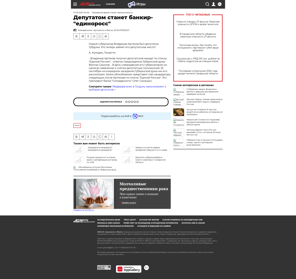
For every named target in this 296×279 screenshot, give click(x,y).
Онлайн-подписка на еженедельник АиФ (182, 220)
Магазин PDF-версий (149, 220)
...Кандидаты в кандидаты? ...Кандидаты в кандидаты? (99, 148)
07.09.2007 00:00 (81, 12)
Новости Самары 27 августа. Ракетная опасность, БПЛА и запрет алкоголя (198, 23)
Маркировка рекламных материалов (115, 226)
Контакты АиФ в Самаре (193, 223)
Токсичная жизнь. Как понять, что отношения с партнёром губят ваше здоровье (198, 48)
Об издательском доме (108, 220)
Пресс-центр (130, 220)
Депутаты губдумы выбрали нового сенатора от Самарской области (150, 159)
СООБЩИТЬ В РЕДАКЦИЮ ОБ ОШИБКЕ (154, 226)
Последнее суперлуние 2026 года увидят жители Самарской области (198, 72)
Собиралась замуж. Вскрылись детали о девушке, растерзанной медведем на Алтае (202, 91)
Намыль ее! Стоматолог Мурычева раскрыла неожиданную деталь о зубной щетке (203, 122)
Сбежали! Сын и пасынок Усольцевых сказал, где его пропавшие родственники (205, 142)
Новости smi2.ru (83, 210)
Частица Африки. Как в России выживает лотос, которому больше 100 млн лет (203, 132)
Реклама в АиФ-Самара (108, 223)
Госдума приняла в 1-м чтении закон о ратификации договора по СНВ (102, 159)
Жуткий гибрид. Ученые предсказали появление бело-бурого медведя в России (204, 101)
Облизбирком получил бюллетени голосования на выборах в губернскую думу (94, 168)
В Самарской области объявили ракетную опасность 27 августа (198, 35)
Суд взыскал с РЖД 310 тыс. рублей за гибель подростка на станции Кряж (198, 60)
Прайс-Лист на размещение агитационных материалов (150, 223)
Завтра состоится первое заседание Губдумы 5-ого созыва (151, 148)
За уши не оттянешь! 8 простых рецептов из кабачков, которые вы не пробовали (204, 112)
